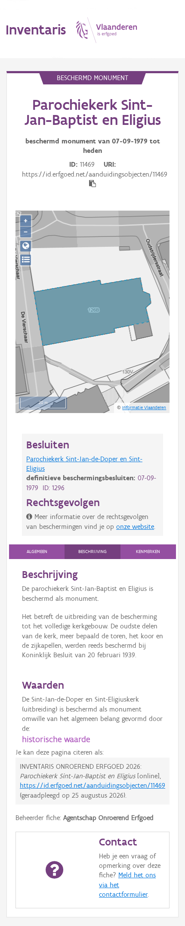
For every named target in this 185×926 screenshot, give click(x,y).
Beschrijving (92, 551)
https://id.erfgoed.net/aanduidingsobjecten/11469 (92, 785)
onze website (135, 526)
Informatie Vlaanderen (144, 407)
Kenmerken (148, 551)
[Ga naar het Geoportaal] (25, 246)
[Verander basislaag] (25, 260)
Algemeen (37, 551)
